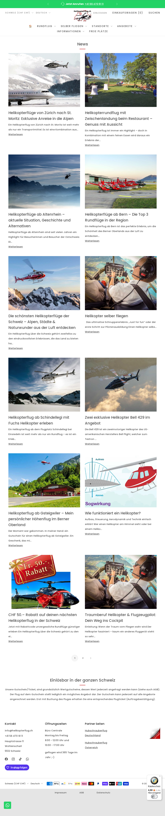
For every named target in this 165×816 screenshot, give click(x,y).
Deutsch (41, 12)
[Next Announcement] (117, 4)
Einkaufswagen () (127, 12)
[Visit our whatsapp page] (27, 759)
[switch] (154, 797)
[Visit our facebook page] (6, 759)
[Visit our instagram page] (13, 759)
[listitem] (82, 4)
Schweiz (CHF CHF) (17, 12)
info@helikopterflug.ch (19, 730)
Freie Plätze (98, 31)
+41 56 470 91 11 (94, 4)
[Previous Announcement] (48, 4)
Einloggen (100, 12)
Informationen (69, 31)
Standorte (100, 26)
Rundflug (44, 26)
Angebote (125, 26)
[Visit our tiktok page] (20, 759)
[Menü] (160, 777)
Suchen (154, 12)
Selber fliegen (72, 26)
